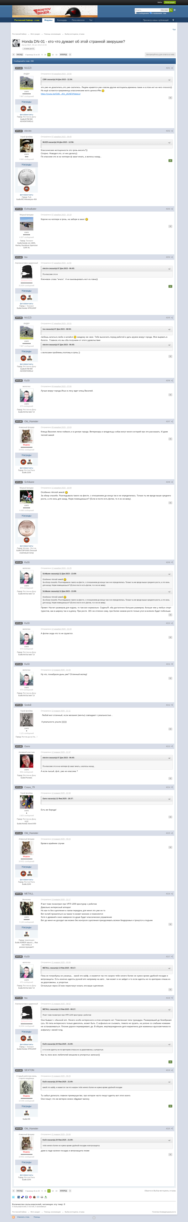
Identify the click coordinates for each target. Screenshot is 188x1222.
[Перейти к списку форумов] (55, 11)
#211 (168, 664)
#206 (168, 381)
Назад (19, 54)
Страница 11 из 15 (32, 55)
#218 (168, 998)
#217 (168, 957)
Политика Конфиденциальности (164, 1212)
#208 (168, 482)
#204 (168, 257)
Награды (26, 102)
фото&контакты (26, 115)
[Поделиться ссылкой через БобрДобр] (34, 1197)
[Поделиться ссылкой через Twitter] (13, 1197)
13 (56, 55)
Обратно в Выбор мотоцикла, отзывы (160, 1191)
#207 (168, 421)
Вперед (63, 54)
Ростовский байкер (19, 1212)
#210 (168, 623)
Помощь (37, 1217)
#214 (168, 787)
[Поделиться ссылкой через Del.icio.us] (22, 1197)
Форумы (48, 20)
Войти (160, 2)
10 (45, 55)
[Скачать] (46, 1197)
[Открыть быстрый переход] (173, 20)
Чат (91, 20)
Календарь (62, 20)
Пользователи (78, 20)
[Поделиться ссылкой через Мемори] (30, 1197)
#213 (168, 746)
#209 (168, 562)
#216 (168, 894)
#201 (168, 68)
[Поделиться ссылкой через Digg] (18, 1197)
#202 (168, 131)
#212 (168, 705)
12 (53, 55)
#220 (168, 1129)
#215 (168, 833)
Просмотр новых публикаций (155, 20)
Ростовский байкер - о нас (27, 20)
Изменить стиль (23, 1217)
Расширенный (174, 10)
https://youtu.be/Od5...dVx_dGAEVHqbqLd (60, 94)
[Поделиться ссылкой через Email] (38, 1197)
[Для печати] (42, 1197)
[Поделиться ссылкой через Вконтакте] (26, 1197)
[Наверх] (94, 1218)
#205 (168, 318)
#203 (168, 209)
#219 (168, 1070)
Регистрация (169, 2)
